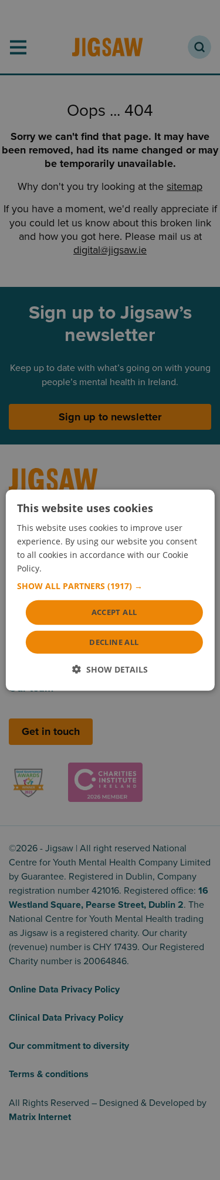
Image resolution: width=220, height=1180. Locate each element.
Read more (65, 568)
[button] (109, 586)
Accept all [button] (114, 612)
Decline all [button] (113, 642)
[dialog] (109, 589)
